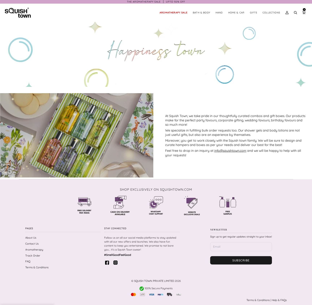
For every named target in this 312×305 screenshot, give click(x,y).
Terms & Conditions (37, 267)
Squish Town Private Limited (154, 281)
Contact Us (32, 243)
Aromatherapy (34, 249)
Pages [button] (29, 228)
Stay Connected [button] (115, 228)
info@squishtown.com (230, 150)
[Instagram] (116, 262)
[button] (201, 13)
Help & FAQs (279, 300)
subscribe (241, 260)
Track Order (32, 255)
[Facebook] (108, 263)
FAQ (27, 261)
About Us (30, 237)
